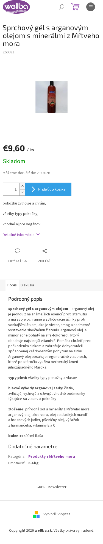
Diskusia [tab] (27, 285)
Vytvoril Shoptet (56, 514)
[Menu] (90, 6)
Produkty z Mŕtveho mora (51, 456)
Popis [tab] (12, 285)
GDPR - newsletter (51, 487)
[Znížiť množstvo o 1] (22, 192)
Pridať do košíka (52, 189)
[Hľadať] (61, 6)
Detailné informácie (19, 235)
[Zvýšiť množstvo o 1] (22, 186)
